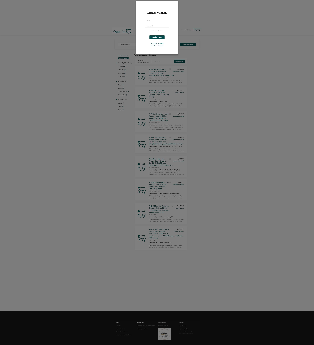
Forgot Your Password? (157, 43)
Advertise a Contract (157, 46)
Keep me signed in (158, 31)
